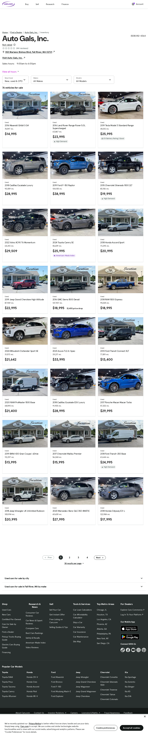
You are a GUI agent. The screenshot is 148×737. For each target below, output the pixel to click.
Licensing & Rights (90, 713)
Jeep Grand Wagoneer (86, 691)
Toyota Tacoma (8, 686)
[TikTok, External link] (123, 650)
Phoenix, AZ (102, 624)
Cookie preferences (105, 728)
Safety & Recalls (33, 638)
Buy (26, 4)
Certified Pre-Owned (11, 619)
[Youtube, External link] (133, 650)
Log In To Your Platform (131, 614)
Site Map (77, 641)
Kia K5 (127, 691)
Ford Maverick (57, 677)
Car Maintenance (80, 636)
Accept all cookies (131, 728)
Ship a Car (77, 622)
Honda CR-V (32, 677)
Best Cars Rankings (34, 633)
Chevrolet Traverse (108, 689)
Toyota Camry (8, 691)
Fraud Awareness (112, 713)
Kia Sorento (130, 682)
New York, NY (102, 638)
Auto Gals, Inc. (31, 32)
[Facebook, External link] (128, 650)
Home (5, 32)
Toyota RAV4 (7, 677)
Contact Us (39, 713)
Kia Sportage (130, 677)
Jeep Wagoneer (83, 686)
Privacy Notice (35, 723)
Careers (74, 713)
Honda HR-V (32, 696)
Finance (65, 4)
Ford (53, 672)
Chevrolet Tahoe (107, 694)
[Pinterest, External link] (144, 650)
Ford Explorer (57, 696)
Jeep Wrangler (82, 677)
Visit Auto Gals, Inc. (12, 57)
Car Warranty (79, 627)
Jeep (78, 672)
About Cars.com (23, 713)
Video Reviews (32, 647)
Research (50, 4)
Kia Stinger (129, 686)
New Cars (6, 614)
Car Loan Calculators (82, 609)
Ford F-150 (56, 686)
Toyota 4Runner (9, 696)
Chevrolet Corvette (109, 677)
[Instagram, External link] (138, 650)
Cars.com (24, 726)
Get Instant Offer (57, 614)
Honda (30, 672)
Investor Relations (56, 713)
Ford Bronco (56, 682)
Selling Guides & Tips (58, 627)
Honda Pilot (32, 691)
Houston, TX (102, 614)
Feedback (128, 713)
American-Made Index (36, 642)
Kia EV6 (128, 696)
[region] (74, 725)
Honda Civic (32, 682)
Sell (37, 4)
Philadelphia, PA (104, 633)
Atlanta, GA (102, 629)
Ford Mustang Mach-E (61, 691)
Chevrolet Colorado (109, 699)
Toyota (5, 672)
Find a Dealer (16, 32)
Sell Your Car (55, 609)
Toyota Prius (7, 682)
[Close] (145, 716)
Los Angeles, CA (104, 619)
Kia (126, 672)
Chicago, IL (102, 609)
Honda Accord (33, 686)
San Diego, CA (103, 643)
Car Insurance (79, 632)
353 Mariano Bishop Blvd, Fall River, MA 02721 (28, 52)
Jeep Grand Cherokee (86, 682)
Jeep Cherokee (83, 696)
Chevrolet (105, 672)
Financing (6, 652)
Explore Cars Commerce (132, 609)
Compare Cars (32, 628)
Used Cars (6, 609)
